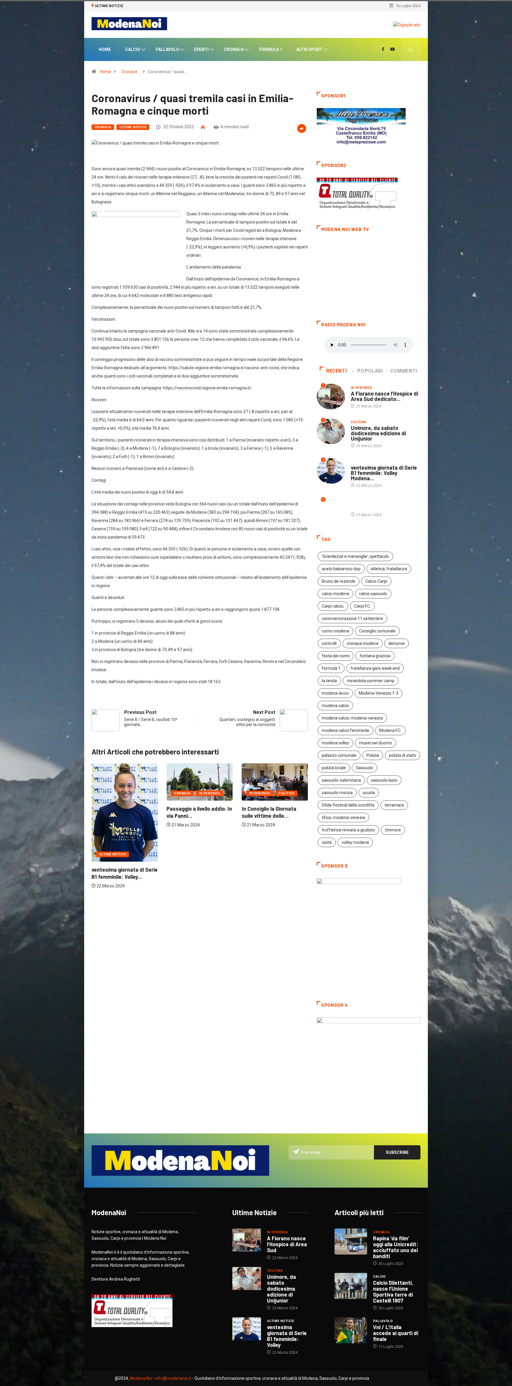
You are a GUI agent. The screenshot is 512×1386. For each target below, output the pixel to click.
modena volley (335, 743)
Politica (212, 794)
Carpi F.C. (362, 607)
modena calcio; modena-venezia (352, 719)
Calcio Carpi (376, 582)
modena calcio (335, 706)
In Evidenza (134, 794)
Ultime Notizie (132, 128)
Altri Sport (309, 50)
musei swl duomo (375, 743)
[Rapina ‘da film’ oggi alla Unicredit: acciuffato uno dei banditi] (351, 1242)
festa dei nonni (336, 656)
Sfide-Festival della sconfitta (348, 806)
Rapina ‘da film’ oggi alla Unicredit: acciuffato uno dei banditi (395, 1248)
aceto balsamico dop (341, 569)
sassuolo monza (337, 793)
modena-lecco (335, 694)
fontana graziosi (375, 656)
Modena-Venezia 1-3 (378, 694)
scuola (369, 793)
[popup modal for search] (410, 50)
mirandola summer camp (370, 681)
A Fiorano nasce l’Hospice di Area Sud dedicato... (384, 397)
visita (327, 843)
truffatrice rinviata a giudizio (348, 830)
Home (105, 50)
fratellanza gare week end (375, 669)
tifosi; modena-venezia (343, 818)
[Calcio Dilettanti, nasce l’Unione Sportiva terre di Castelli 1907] (351, 1287)
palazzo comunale (339, 756)
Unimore (393, 830)
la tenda (329, 681)
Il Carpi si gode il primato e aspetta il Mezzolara (169, 6)
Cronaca (234, 50)
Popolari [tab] (370, 372)
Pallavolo (167, 50)
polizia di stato (402, 756)
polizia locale (334, 768)
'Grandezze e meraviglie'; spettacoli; (355, 557)
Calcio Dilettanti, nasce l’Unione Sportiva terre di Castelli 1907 (393, 1292)
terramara (394, 806)
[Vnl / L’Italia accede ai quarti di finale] (351, 1331)
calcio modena (335, 594)
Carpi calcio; (333, 607)
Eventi (201, 50)
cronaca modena (362, 644)
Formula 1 (270, 50)
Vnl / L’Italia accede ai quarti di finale (395, 1334)
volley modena (355, 843)
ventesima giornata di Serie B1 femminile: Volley (287, 1337)
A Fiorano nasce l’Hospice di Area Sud (287, 1245)
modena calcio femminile (345, 731)
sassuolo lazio (384, 781)
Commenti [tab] (403, 372)
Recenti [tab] (336, 372)
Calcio (132, 50)
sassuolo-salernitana (341, 781)
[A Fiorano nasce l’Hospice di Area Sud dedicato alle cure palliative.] (246, 1240)
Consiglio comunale (377, 631)
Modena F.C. (390, 731)
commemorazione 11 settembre (352, 619)
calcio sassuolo (373, 594)
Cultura (257, 801)
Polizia (373, 756)
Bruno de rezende (338, 582)
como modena (335, 631)
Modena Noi (141, 1379)
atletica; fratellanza (389, 569)
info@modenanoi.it (173, 1379)
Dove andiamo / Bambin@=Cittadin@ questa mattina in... (266, 823)
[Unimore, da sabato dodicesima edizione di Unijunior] (246, 1279)
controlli (329, 644)
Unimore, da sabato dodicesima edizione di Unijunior (378, 434)
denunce (396, 644)
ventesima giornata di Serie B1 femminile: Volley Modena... (384, 473)
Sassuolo (364, 768)
